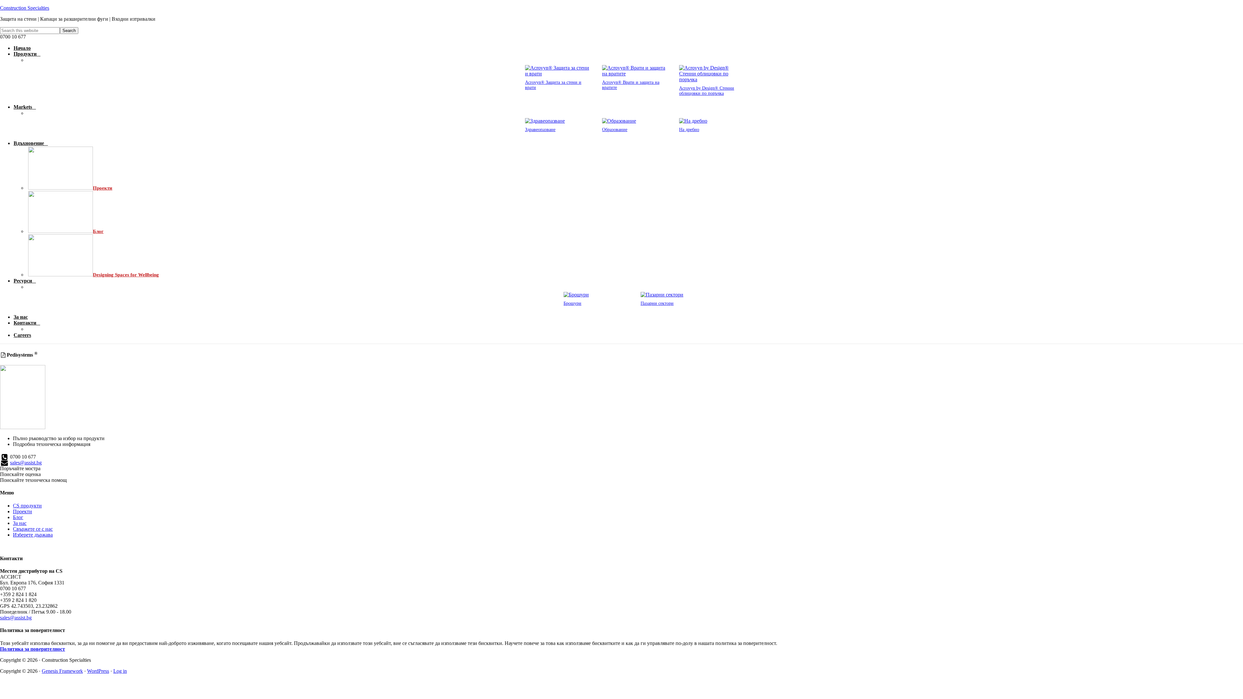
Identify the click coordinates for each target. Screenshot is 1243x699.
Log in (120, 671)
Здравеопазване (540, 129)
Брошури (572, 303)
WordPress (98, 671)
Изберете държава (33, 535)
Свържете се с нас (33, 529)
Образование (614, 129)
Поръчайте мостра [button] (20, 468)
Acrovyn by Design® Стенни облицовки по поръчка (706, 91)
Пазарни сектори (657, 303)
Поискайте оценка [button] (20, 474)
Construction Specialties (24, 8)
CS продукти (27, 505)
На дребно (689, 129)
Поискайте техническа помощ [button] (33, 480)
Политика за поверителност (32, 649)
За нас (20, 523)
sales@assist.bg (26, 462)
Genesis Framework (62, 671)
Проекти (22, 511)
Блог (18, 517)
